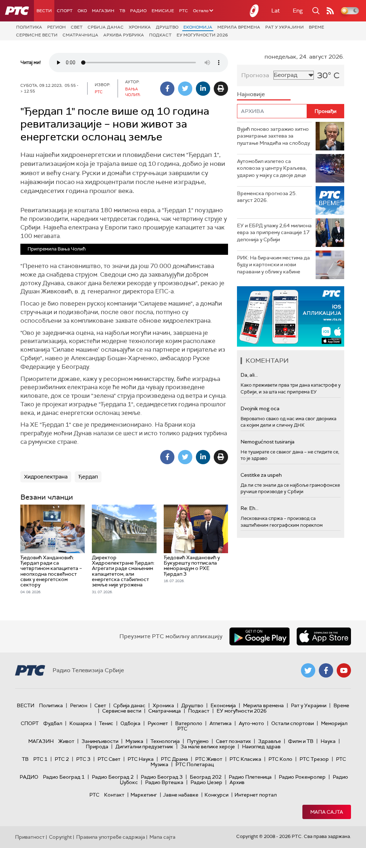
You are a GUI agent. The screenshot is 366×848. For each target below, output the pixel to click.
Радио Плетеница (250, 777)
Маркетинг (143, 795)
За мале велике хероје (207, 746)
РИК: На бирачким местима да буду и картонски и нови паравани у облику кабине (273, 264)
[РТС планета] (254, 10)
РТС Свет (109, 759)
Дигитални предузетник (144, 746)
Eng (298, 10)
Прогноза (255, 75)
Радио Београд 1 (64, 777)
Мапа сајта (326, 812)
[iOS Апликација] (290, 316)
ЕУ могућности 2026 (202, 35)
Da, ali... (249, 375)
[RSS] (330, 10)
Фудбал (52, 723)
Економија (197, 27)
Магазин (103, 11)
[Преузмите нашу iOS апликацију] (324, 636)
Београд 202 (206, 777)
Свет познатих (233, 741)
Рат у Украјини (284, 27)
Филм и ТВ (300, 741)
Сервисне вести (37, 35)
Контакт (114, 795)
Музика (134, 741)
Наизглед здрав (261, 746)
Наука (328, 741)
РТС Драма (174, 759)
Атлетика (220, 723)
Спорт (65, 11)
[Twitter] (185, 88)
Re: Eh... (249, 508)
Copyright (60, 837)
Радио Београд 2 (113, 777)
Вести (44, 11)
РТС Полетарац (194, 764)
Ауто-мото (251, 723)
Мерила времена (238, 27)
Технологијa (165, 741)
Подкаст (160, 35)
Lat (275, 10)
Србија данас (106, 27)
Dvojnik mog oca (260, 408)
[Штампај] (221, 88)
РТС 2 (62, 759)
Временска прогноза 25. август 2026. (267, 197)
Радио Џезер (206, 782)
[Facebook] (167, 88)
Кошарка (80, 723)
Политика (29, 27)
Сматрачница (80, 35)
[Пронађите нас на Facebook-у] (326, 670)
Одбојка (130, 723)
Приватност (30, 837)
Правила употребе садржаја (110, 837)
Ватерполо (188, 723)
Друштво (167, 27)
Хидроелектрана (46, 476)
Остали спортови (292, 723)
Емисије (163, 11)
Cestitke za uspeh (261, 475)
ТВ (122, 11)
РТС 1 (40, 759)
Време (316, 27)
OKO (82, 11)
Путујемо (198, 741)
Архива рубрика (123, 35)
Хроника (140, 27)
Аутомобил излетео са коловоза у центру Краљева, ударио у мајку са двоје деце (272, 168)
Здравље (269, 741)
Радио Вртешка (164, 782)
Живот (66, 741)
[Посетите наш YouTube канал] (344, 670)
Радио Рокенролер (302, 777)
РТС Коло (280, 759)
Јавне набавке (180, 795)
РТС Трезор (314, 759)
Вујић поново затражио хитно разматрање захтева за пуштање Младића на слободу (273, 136)
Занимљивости (99, 741)
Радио (138, 11)
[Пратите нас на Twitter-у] (308, 670)
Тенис (106, 723)
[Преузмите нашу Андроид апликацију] (259, 636)
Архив (236, 782)
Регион (56, 27)
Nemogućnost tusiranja (268, 441)
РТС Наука (141, 759)
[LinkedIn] (203, 88)
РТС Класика (245, 759)
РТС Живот (208, 759)
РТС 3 (83, 759)
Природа (97, 746)
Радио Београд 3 (162, 777)
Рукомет (158, 723)
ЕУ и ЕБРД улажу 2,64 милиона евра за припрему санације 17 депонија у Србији (274, 232)
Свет (77, 27)
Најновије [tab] (251, 94)
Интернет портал (255, 795)
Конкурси (216, 795)
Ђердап (88, 476)
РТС (183, 11)
